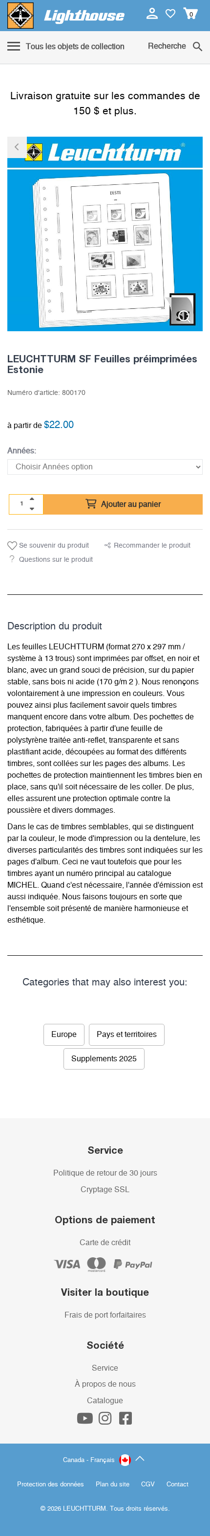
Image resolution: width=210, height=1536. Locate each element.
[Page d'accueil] (66, 15)
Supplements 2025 (104, 1059)
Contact (178, 1485)
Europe (64, 1034)
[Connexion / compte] (153, 13)
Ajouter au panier (130, 504)
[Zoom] (184, 316)
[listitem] (105, 234)
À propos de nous (105, 1384)
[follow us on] (86, 1421)
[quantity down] (31, 508)
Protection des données (50, 1485)
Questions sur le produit (56, 559)
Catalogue (105, 1401)
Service (105, 1368)
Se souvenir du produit (53, 545)
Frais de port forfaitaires (105, 1315)
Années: (21, 451)
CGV (148, 1485)
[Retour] (17, 147)
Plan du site (112, 1485)
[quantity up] (31, 499)
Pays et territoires (127, 1034)
